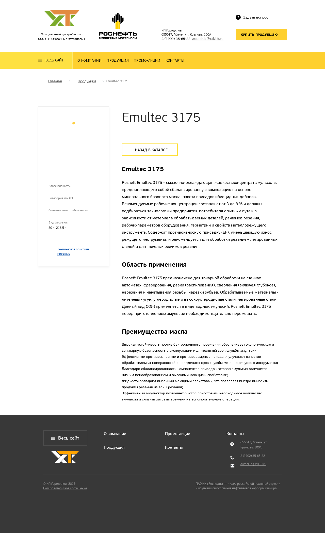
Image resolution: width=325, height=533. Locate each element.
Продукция (114, 447)
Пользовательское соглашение (65, 488)
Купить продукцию (259, 35)
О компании (115, 433)
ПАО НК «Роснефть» (209, 484)
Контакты (174, 447)
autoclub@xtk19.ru (207, 39)
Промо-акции (177, 433)
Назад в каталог (151, 150)
